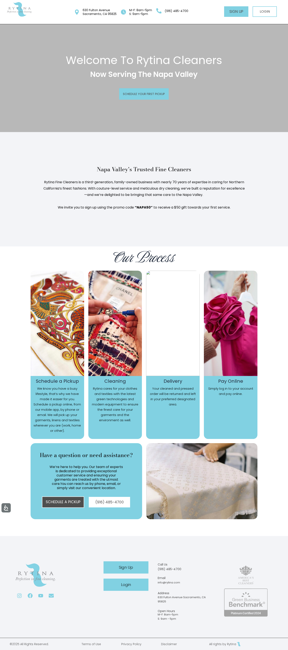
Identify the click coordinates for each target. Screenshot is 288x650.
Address (163, 593)
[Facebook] (30, 595)
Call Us (162, 564)
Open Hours (166, 611)
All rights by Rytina (222, 644)
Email (162, 578)
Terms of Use (91, 644)
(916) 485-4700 (169, 569)
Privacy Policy (131, 644)
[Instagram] (19, 595)
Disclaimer (169, 644)
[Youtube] (40, 595)
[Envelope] (51, 595)
